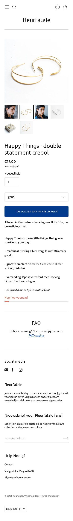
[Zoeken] (14, 7)
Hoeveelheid (12, 173)
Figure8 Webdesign (49, 495)
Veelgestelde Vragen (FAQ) (19, 471)
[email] (6, 370)
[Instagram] (20, 370)
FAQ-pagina (36, 335)
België (13, 508)
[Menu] (7, 7)
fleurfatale (36, 20)
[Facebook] (12, 370)
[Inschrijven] (66, 438)
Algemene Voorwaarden (17, 477)
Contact (8, 464)
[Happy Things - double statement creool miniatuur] (11, 112)
